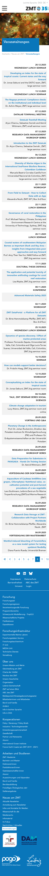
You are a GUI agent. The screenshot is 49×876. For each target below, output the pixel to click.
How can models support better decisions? (25, 365)
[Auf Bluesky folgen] (31, 573)
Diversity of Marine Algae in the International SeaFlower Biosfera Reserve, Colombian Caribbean (25, 166)
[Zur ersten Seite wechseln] (5, 559)
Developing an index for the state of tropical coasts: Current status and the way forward (25, 76)
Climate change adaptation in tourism (27, 405)
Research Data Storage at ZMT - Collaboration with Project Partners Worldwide (28, 517)
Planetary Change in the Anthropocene (27, 426)
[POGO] (11, 860)
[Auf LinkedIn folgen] (24, 573)
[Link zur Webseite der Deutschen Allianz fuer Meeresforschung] (34, 840)
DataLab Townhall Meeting (33, 120)
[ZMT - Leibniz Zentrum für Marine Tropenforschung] (36, 8)
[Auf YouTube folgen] (18, 573)
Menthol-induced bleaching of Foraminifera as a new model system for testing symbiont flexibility (25, 544)
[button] (45, 2)
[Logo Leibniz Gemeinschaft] (34, 860)
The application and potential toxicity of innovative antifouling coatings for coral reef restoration (26, 275)
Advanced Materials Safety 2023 (30, 295)
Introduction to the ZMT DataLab (30, 143)
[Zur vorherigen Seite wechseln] (10, 559)
